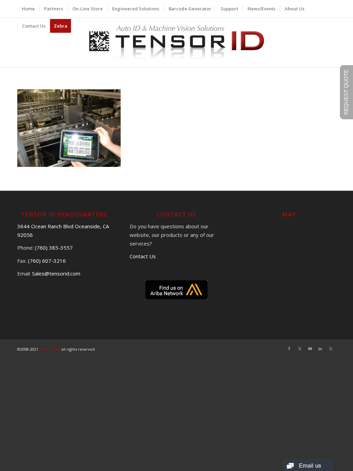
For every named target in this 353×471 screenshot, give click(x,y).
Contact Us (143, 256)
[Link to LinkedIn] (320, 348)
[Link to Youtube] (310, 348)
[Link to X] (299, 348)
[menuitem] (28, 8)
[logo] (177, 42)
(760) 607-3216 (47, 260)
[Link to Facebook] (289, 348)
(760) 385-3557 (54, 247)
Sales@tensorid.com (56, 273)
